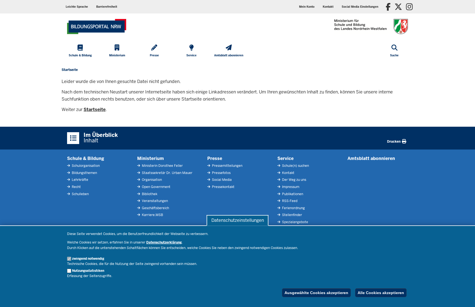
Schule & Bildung (85, 158)
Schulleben (80, 194)
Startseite (95, 109)
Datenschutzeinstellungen (237, 220)
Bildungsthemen (84, 173)
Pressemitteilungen (226, 166)
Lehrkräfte (79, 180)
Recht (76, 187)
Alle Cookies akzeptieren (381, 293)
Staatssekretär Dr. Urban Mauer (166, 173)
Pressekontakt (222, 187)
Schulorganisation (85, 166)
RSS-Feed (289, 201)
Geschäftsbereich (155, 208)
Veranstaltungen (154, 201)
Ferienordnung (293, 208)
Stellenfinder (291, 215)
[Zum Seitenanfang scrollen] (464, 297)
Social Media (221, 180)
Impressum (290, 187)
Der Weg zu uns (293, 180)
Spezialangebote (294, 222)
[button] (360, 6)
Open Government (155, 187)
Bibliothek (149, 194)
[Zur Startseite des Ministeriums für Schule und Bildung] (96, 26)
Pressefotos (221, 173)
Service (285, 158)
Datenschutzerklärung (164, 242)
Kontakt (287, 173)
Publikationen (292, 194)
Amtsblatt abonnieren (371, 158)
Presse (214, 158)
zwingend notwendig (88, 258)
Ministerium (150, 158)
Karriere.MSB (152, 215)
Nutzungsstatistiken (88, 271)
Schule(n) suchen (295, 166)
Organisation (151, 180)
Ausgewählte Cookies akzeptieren (316, 293)
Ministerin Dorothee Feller (162, 166)
